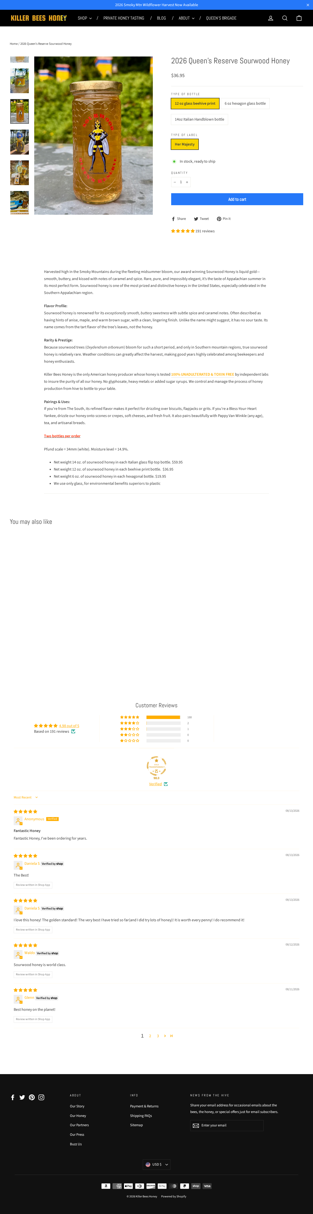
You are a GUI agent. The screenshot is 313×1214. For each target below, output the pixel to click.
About (185, 18)
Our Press (77, 1134)
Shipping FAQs (141, 1115)
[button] (183, 231)
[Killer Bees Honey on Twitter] (22, 1097)
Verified (155, 784)
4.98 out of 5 (69, 726)
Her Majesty (185, 144)
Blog (162, 18)
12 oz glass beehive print (195, 103)
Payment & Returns (144, 1106)
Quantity (179, 173)
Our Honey (78, 1115)
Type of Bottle (185, 94)
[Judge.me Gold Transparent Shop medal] (156, 766)
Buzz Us (76, 1144)
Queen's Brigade (221, 18)
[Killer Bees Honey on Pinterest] (32, 1097)
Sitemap (136, 1125)
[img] (25, 811)
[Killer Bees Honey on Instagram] (41, 1097)
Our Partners (79, 1125)
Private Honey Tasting (124, 18)
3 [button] (158, 1036)
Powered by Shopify (173, 1196)
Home (14, 44)
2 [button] (150, 1036)
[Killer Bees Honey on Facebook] (13, 1097)
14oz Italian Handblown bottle (199, 119)
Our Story (77, 1106)
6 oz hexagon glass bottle (245, 103)
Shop (83, 18)
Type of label (184, 135)
